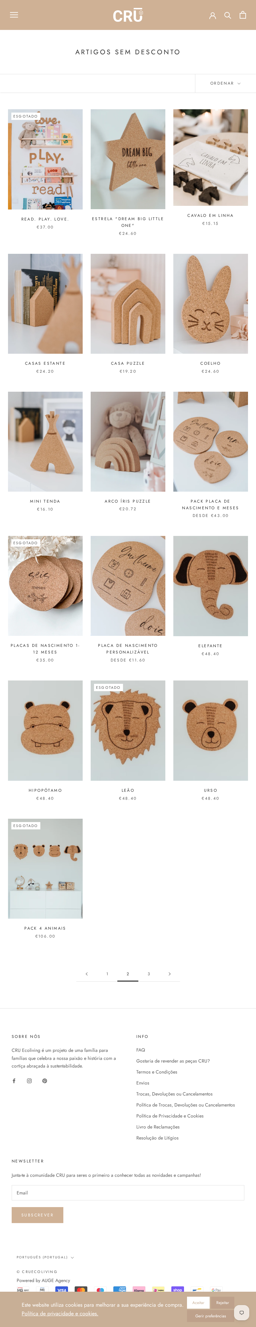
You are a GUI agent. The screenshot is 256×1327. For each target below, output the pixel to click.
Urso (211, 790)
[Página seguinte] (169, 974)
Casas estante (45, 363)
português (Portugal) (42, 1257)
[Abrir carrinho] (243, 15)
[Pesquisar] (227, 14)
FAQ (140, 1050)
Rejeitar (222, 1303)
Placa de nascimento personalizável (128, 649)
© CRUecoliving (37, 1271)
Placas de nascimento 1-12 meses (45, 649)
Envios (142, 1083)
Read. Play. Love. (45, 219)
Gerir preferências (210, 1316)
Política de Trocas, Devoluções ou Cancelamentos (185, 1105)
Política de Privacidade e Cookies (170, 1115)
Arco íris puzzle (128, 501)
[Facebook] (14, 1080)
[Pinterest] (44, 1080)
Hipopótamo (45, 790)
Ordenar (223, 83)
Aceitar (198, 1303)
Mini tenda (45, 501)
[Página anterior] (86, 974)
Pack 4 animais (45, 928)
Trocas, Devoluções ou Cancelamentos (174, 1094)
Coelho (210, 363)
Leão (128, 790)
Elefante (210, 646)
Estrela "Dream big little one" (128, 222)
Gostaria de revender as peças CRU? (173, 1061)
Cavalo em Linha (210, 216)
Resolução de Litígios (157, 1137)
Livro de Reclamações (158, 1126)
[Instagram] (29, 1080)
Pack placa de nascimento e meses (210, 504)
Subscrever (37, 1215)
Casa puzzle (128, 363)
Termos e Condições (156, 1072)
